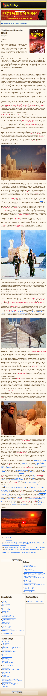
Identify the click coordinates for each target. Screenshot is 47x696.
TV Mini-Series (27, 552)
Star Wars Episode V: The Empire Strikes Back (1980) (34, 573)
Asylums (4, 666)
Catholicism (21, 551)
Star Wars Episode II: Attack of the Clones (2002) (33, 572)
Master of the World (30, 488)
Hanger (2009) (5, 605)
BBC (33, 547)
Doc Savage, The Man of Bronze (33, 476)
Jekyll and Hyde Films (6, 676)
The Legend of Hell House (40, 495)
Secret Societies (5, 661)
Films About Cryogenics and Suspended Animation (12, 680)
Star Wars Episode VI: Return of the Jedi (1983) (33, 574)
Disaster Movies (5, 652)
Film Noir (4, 673)
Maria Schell (12, 545)
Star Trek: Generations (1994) (30, 576)
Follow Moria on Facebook (37, 601)
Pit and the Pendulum (33, 487)
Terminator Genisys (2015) (29, 590)
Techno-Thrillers (5, 664)
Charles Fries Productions (40, 547)
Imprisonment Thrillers (6, 645)
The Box (30, 504)
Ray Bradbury (22, 547)
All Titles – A (7, 21)
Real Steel (39, 504)
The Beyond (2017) (28, 580)
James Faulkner (42, 543)
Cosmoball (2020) (27, 581)
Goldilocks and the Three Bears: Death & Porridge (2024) (13, 630)
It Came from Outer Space (35, 461)
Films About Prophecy (6, 658)
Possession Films (5, 668)
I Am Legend (23, 504)
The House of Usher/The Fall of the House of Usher (16, 487)
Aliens (21, 549)
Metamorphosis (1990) (6, 624)
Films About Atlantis (6, 641)
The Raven (10, 488)
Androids (8, 552)
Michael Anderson (9, 537)
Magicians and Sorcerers (7, 659)
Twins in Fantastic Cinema (7, 665)
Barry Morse (20, 543)
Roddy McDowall (32, 542)
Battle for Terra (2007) (28, 591)
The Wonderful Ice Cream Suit (22, 470)
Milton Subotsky (29, 547)
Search (19, 560)
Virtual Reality (5, 644)
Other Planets (25, 549)
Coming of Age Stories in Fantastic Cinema (10, 679)
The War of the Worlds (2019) (30, 566)
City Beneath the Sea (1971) (7, 606)
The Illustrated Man (40, 463)
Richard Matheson (15, 547)
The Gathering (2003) (6, 626)
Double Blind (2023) (6, 604)
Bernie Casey (25, 542)
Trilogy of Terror (10, 498)
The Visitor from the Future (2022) (9, 618)
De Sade (22, 494)
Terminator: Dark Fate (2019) (30, 585)
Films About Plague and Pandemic (9, 651)
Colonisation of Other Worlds (13, 549)
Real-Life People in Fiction (7, 662)
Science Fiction (9, 540)
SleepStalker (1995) (6, 627)
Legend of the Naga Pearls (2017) (8, 613)
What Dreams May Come (41, 502)
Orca (33, 478)
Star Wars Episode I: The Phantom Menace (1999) (34, 577)
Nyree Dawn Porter (5, 545)
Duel (39, 494)
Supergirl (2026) (5, 611)
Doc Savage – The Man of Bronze (19, 311)
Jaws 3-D (31, 500)
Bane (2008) (4, 602)
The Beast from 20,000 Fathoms (39, 460)
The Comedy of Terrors (36, 490)
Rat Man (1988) (5, 623)
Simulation (4, 552)
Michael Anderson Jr (34, 543)
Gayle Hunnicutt (5, 543)
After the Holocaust (20, 552)
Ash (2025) (26, 579)
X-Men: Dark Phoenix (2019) (30, 587)
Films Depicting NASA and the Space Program (11, 647)
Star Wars (41, 201)
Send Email (29, 600)
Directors (22, 23)
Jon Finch (17, 545)
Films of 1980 (33, 552)
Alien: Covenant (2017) (28, 569)
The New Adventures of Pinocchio (31, 482)
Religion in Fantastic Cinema (8, 670)
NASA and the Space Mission (30, 551)
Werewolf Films (5, 643)
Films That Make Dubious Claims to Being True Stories (13, 677)
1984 (8, 311)
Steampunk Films (5, 654)
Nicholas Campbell (40, 542)
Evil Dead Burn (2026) (6, 612)
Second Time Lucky (23, 313)
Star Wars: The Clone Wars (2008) (31, 570)
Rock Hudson (7, 542)
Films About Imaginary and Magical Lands (10, 669)
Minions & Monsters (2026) (7, 600)
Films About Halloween (7, 657)
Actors (25, 23)
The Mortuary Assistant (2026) (8, 619)
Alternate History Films (6, 682)
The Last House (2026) (6, 601)
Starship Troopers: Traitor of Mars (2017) (32, 567)
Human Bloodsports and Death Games (9, 648)
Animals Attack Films (6, 650)
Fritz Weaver (20, 542)
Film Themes (4, 23)
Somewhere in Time (14, 500)
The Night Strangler (15, 495)
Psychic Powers (39, 549)
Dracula (19, 497)
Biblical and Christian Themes (13, 551)
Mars (6, 549)
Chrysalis (30, 471)
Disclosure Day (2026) (6, 620)
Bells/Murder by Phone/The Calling (16, 479)
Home (2, 21)
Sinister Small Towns (41, 551)
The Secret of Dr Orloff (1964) (8, 615)
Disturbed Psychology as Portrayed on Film (10, 683)
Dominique (3, 479)
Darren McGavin (14, 542)
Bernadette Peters (26, 543)
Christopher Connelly (13, 543)
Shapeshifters (13, 552)
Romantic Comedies (6, 672)
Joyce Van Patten (23, 545)
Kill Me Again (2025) (6, 622)
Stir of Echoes (14, 504)
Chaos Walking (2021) (28, 565)
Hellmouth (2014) (5, 608)
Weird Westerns (5, 686)
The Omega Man (13, 502)
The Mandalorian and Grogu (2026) (9, 633)
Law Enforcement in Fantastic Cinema (9, 684)
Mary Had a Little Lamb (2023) (8, 631)
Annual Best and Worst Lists (13, 23)
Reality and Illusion (32, 549)
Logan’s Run (31, 311)
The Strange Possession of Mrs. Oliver (34, 498)
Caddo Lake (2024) (6, 609)
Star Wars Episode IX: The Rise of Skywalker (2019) (34, 584)
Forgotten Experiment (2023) (8, 616)
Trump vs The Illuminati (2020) (30, 583)
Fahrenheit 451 (24, 463)
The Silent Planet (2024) (7, 629)
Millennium (10, 313)
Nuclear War (4, 551)
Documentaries (5, 655)
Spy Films (4, 675)
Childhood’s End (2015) (29, 588)
